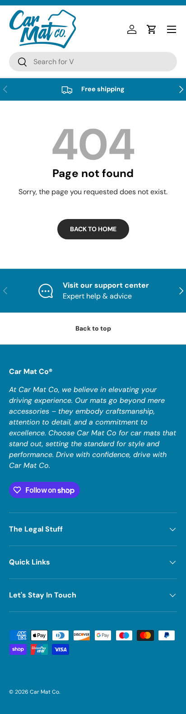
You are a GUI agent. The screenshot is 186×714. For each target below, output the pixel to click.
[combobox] (93, 61)
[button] (152, 29)
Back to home (93, 229)
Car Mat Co (44, 691)
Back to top (93, 328)
